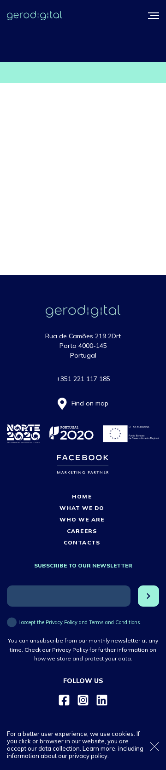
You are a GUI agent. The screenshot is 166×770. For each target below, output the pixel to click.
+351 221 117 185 (83, 379)
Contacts (82, 542)
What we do (81, 507)
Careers (81, 530)
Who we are (81, 519)
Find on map (89, 403)
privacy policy (88, 755)
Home (81, 496)
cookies (123, 733)
